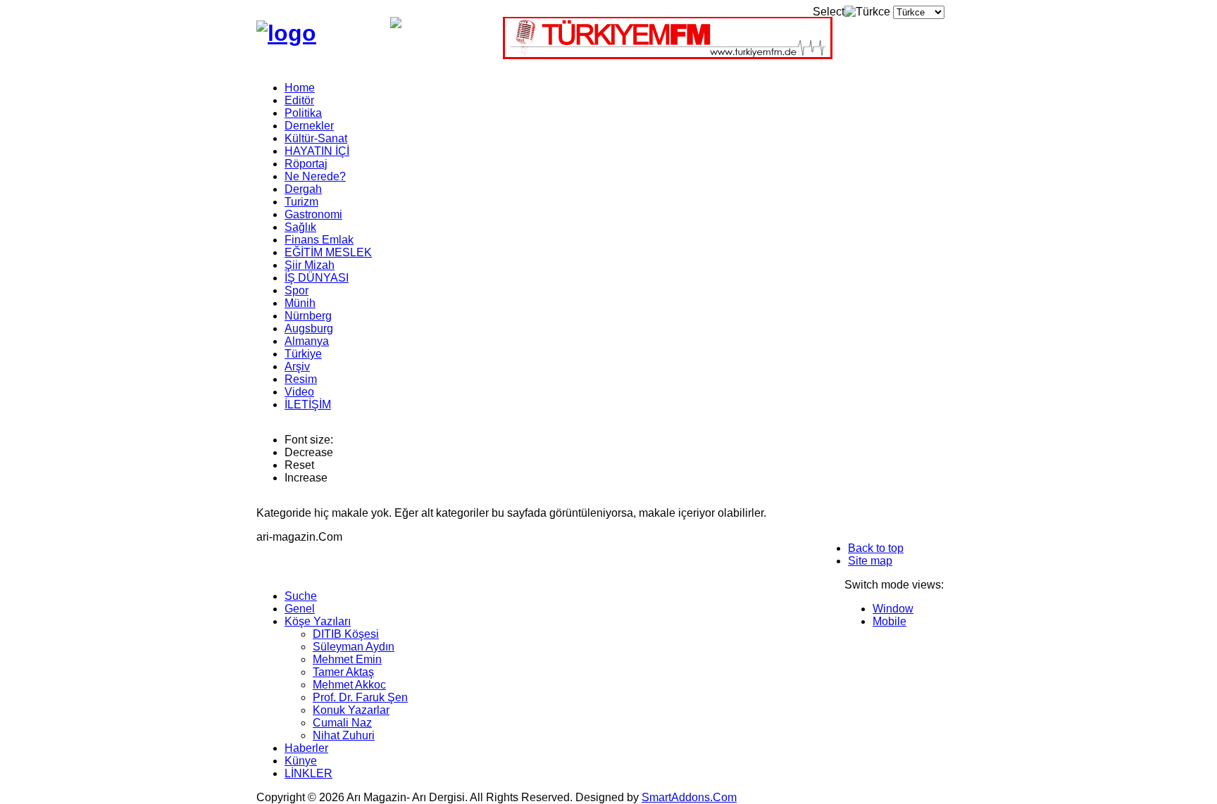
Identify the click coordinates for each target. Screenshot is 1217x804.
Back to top (876, 548)
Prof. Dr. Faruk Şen (360, 697)
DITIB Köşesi (346, 634)
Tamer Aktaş (343, 672)
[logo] (286, 33)
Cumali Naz (342, 723)
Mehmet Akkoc (349, 685)
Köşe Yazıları (318, 621)
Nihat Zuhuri (344, 735)
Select (828, 12)
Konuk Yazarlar (351, 710)
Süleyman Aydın (353, 647)
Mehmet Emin (347, 659)
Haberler (306, 748)
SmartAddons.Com (689, 797)
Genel (300, 609)
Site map (870, 561)
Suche (301, 596)
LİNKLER (308, 773)
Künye (301, 761)
